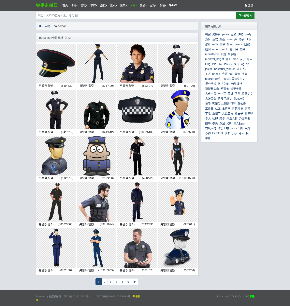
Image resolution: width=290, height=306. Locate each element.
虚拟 (103, 5)
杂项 (162, 5)
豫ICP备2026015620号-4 (77, 296)
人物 (132, 5)
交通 (142, 5)
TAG (174, 5)
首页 (65, 5)
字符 (93, 5)
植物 (83, 5)
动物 (73, 5)
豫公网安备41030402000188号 (113, 296)
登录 (250, 5)
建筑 (122, 5)
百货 (152, 5)
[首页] (39, 26)
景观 (113, 5)
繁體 (251, 296)
